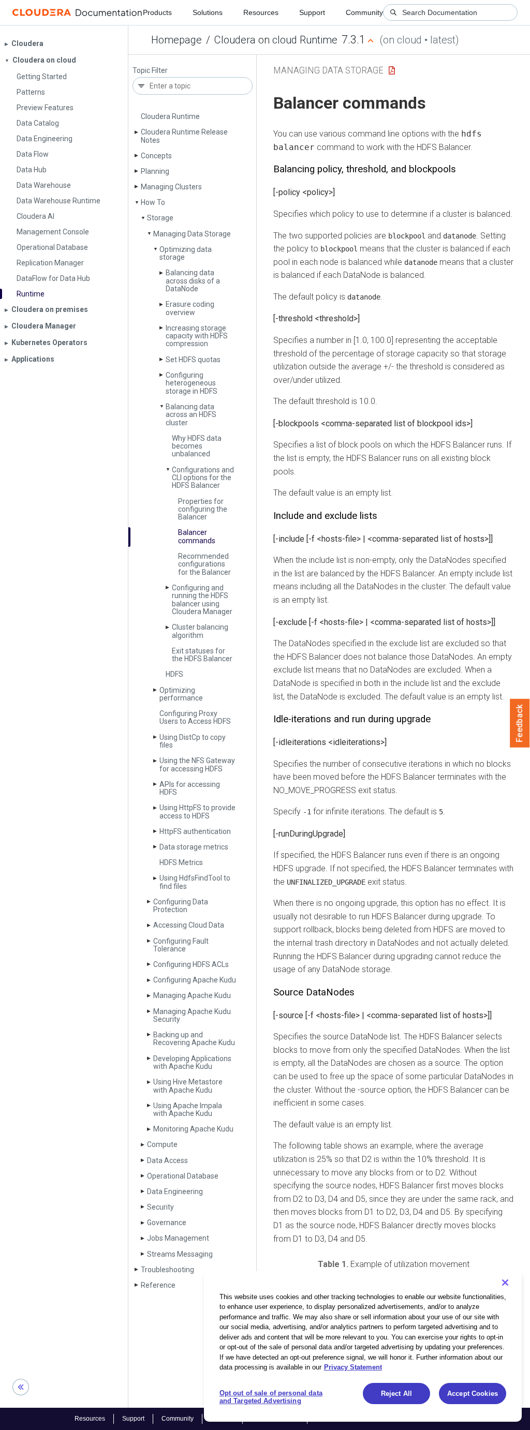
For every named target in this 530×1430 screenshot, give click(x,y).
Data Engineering (175, 1191)
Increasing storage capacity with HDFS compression (197, 336)
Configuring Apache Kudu (194, 980)
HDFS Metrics (181, 862)
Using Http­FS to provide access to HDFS (197, 811)
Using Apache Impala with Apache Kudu (187, 1109)
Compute (162, 1144)
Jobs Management (178, 1238)
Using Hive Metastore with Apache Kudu (188, 1086)
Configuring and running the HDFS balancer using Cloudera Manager (202, 600)
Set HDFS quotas (193, 359)
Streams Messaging (180, 1254)
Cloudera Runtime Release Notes (184, 136)
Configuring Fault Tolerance (181, 945)
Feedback (520, 723)
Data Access (167, 1160)
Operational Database (182, 1176)
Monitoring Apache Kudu (193, 1129)
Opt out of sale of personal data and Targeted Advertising (270, 1397)
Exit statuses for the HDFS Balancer (202, 655)
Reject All (396, 1393)
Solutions (208, 12)
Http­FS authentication (195, 831)
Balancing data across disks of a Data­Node (193, 281)
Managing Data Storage (192, 234)
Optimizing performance (181, 694)
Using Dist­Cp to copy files (192, 741)
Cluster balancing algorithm (200, 631)
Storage (160, 218)
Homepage (176, 40)
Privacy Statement (353, 1367)
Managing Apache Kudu (192, 995)
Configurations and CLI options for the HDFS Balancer (203, 478)
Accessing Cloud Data (188, 925)
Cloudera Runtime (170, 116)
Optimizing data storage (185, 253)
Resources (260, 12)
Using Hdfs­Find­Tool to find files (194, 882)
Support (312, 12)
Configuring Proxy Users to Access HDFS (195, 717)
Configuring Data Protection (180, 906)
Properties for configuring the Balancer (202, 509)
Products (157, 12)
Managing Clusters (171, 187)
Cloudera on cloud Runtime (275, 40)
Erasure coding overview (190, 308)
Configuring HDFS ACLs (191, 964)
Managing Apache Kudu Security (192, 1015)
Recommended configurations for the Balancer (204, 564)
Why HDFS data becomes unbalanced (197, 446)
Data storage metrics (193, 847)
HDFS (174, 674)
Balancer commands (196, 536)
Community (364, 12)
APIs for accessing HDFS (189, 788)
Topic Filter (150, 71)
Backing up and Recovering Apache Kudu (194, 1039)
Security (160, 1207)
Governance (166, 1222)
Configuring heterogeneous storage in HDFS (191, 383)
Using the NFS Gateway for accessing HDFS (197, 764)
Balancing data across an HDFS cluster (191, 415)
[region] (363, 1346)
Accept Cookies (472, 1393)
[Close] (505, 1282)
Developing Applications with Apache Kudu (192, 1062)
